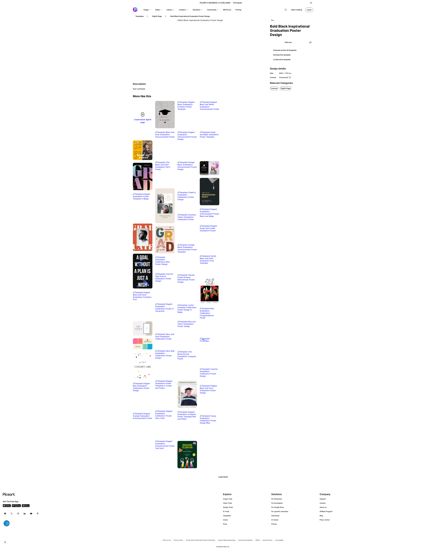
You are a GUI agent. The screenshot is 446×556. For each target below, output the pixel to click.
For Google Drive (277, 507)
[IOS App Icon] (7, 506)
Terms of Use (166, 540)
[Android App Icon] (16, 506)
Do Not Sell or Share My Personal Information (200, 540)
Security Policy (267, 540)
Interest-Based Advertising (226, 540)
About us (323, 507)
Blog (321, 516)
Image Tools (227, 499)
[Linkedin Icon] (24, 513)
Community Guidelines (245, 540)
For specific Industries (279, 511)
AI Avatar (274, 520)
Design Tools (228, 507)
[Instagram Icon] (18, 513)
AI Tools (226, 511)
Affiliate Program (326, 511)
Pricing (274, 524)
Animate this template (281, 55)
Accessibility (279, 540)
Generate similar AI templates (285, 50)
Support (323, 499)
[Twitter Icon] (11, 513)
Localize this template (281, 59)
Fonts (225, 524)
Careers (323, 503)
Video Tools (227, 503)
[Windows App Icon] (26, 506)
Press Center (325, 520)
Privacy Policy (178, 540)
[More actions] (171, 124)
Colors (225, 520)
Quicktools (275, 516)
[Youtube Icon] (31, 513)
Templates (227, 516)
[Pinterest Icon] (37, 513)
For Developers (277, 503)
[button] (147, 10)
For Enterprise (276, 499)
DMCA (258, 540)
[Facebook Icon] (5, 513)
